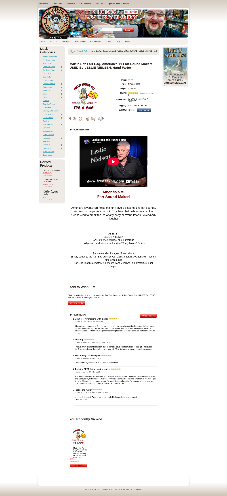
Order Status (58, 4)
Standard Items (48, 152)
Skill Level (45, 145)
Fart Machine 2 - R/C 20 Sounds (51, 180)
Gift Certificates (85, 4)
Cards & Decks (47, 114)
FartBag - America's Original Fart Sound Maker (51, 193)
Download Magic (48, 67)
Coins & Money (48, 135)
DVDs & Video (47, 118)
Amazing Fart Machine (52, 170)
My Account (43, 4)
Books (44, 94)
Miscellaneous (48, 131)
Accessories (46, 87)
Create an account (122, 4)
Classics (46, 101)
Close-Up (45, 97)
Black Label (47, 77)
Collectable (47, 107)
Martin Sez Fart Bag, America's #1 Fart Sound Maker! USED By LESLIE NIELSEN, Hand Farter (80, 452)
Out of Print (47, 73)
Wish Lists (71, 4)
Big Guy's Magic (48, 70)
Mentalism (46, 128)
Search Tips (121, 33)
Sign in (110, 4)
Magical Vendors (48, 84)
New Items (47, 63)
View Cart (99, 4)
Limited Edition (48, 80)
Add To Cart (79, 465)
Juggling (46, 121)
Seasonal (46, 141)
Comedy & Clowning (50, 111)
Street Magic (47, 155)
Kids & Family (47, 124)
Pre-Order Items (49, 60)
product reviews (147, 93)
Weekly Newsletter (50, 56)
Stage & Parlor (47, 148)
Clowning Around (49, 104)
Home (72, 51)
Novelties (45, 138)
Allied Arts (45, 91)
